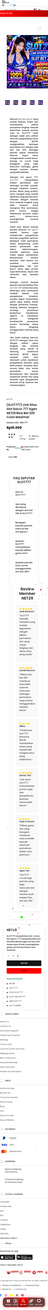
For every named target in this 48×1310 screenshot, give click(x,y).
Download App (7, 1088)
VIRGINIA (4, 1233)
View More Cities (8, 1238)
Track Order (6, 1044)
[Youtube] (12, 1295)
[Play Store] (25, 1258)
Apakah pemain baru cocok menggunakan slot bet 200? (24, 567)
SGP (2, 1211)
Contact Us (5, 1026)
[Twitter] (18, 1295)
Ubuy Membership (8, 1062)
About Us (4, 1021)
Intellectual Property (10, 1035)
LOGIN (24, 971)
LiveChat (39, 1304)
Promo (8, 1304)
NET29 (9, 399)
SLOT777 (14, 180)
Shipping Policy (7, 1053)
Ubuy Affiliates (7, 1120)
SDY (1, 1215)
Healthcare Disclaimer (11, 1071)
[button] (39, 29)
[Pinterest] (23, 1295)
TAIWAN (4, 1220)
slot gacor (32, 229)
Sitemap (4, 1039)
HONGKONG (6, 1206)
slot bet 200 (16, 288)
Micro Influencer (8, 1058)
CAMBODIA (5, 1224)
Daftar (23, 1304)
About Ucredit (7, 1115)
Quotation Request (9, 1030)
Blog (2, 1106)
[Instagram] (7, 1295)
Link (31, 1304)
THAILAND (4, 1202)
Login (15, 1304)
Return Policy (6, 1102)
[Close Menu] (3, 5)
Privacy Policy (32, 1285)
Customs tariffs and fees (12, 1048)
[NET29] (12, 5)
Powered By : (11, 448)
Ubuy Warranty (7, 1067)
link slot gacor (25, 119)
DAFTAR (24, 963)
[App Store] (8, 1258)
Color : (12, 457)
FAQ (2, 1111)
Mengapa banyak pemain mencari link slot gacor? (23, 527)
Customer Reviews (9, 1097)
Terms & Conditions (11, 1285)
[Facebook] (2, 1295)
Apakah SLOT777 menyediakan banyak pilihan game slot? (23, 547)
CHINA (3, 1229)
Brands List (5, 1092)
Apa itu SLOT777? (20, 493)
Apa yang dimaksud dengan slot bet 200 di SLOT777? (24, 509)
